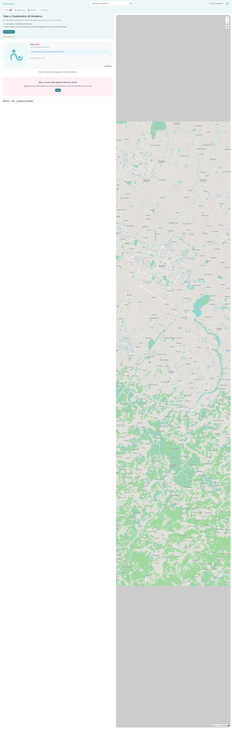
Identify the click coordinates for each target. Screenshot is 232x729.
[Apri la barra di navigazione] (227, 3)
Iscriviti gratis (9, 32)
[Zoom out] (227, 22)
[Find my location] (227, 27)
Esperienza (20, 10)
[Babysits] (8, 3)
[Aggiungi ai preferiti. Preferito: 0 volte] (110, 44)
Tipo (8, 10)
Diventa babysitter (216, 3)
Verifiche (33, 10)
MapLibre (214, 725)
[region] (173, 371)
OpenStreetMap (223, 725)
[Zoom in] (227, 18)
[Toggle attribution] (228, 725)
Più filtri (44, 10)
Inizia (58, 90)
